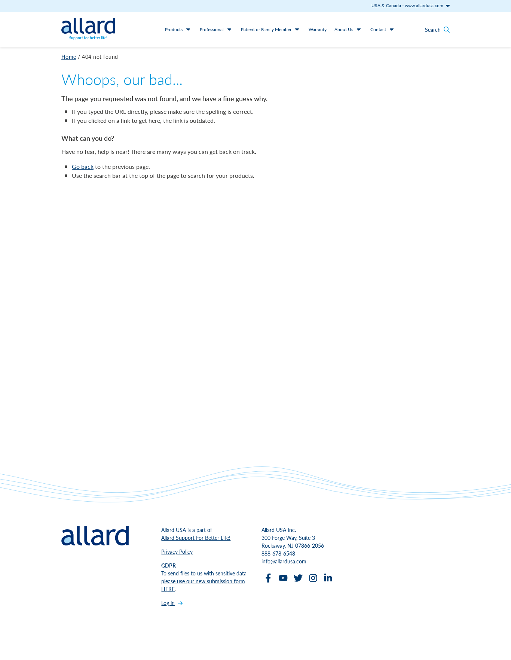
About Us (343, 29)
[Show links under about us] (359, 29)
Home (68, 56)
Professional (212, 29)
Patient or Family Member (266, 29)
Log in (168, 602)
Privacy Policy (177, 551)
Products (174, 29)
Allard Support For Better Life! (195, 537)
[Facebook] (268, 578)
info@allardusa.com (283, 561)
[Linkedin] (328, 578)
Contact (378, 29)
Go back (83, 166)
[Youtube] (283, 578)
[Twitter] (298, 578)
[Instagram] (313, 578)
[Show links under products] (188, 29)
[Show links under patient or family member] (297, 29)
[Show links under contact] (392, 29)
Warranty (318, 29)
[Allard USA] (88, 26)
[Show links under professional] (229, 29)
